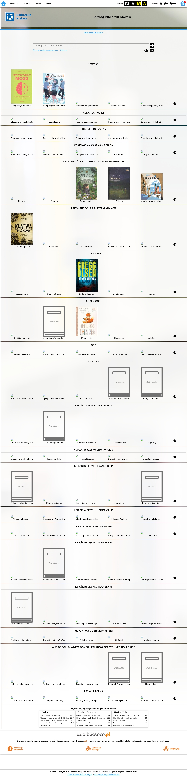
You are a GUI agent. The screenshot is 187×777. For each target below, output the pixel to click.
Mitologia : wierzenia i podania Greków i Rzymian (56, 718)
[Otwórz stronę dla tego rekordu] (22, 87)
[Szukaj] (152, 45)
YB (138, 3)
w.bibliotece (79, 741)
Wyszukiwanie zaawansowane (45, 50)
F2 (172, 3)
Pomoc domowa (118, 723)
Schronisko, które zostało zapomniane (89, 725)
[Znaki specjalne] (152, 50)
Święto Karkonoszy (119, 720)
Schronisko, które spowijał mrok (123, 725)
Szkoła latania (45, 725)
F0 (161, 3)
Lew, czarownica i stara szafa (50, 715)
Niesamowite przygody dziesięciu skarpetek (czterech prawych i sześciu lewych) (66, 720)
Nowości (14, 3)
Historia (26, 3)
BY (144, 3)
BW (133, 3)
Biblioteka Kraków (93, 33)
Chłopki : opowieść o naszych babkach (89, 715)
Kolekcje (63, 50)
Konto (48, 3)
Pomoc (37, 3)
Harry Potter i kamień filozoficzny (51, 723)
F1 (166, 3)
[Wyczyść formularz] (146, 50)
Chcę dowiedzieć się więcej (80, 774)
